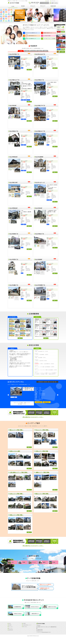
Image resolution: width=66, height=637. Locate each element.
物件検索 (9, 624)
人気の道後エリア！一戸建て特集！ (19, 472)
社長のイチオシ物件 (15, 451)
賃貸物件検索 (10, 629)
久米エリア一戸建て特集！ (16, 493)
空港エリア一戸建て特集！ (16, 515)
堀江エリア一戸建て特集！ (16, 430)
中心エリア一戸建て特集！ (42, 430)
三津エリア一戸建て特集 (41, 451)
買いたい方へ (10, 628)
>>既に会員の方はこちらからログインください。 (33, 417)
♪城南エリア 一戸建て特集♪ (42, 472)
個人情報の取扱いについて (27, 624)
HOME (9, 623)
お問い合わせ (25, 626)
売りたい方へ (10, 626)
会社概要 (24, 623)
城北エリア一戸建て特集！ (42, 493)
